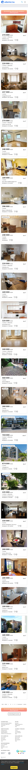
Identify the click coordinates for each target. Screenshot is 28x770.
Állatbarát (3, 745)
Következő (20, 704)
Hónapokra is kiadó (4, 746)
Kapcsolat (16, 723)
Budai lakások (17, 737)
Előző (6, 704)
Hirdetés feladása (4, 730)
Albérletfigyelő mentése (14, 714)
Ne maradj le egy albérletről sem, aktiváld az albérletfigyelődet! (14, 12)
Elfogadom (14, 767)
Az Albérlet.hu (17, 725)
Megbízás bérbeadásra (19, 724)
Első (3, 704)
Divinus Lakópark (18, 732)
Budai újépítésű (17, 739)
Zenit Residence (17, 731)
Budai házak (17, 738)
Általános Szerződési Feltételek (6, 723)
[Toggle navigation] (25, 2)
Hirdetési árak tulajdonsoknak (6, 733)
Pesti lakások (3, 737)
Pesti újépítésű (3, 739)
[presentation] (2, 24)
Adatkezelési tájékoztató (5, 724)
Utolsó (24, 704)
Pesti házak (3, 738)
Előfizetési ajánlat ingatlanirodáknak (4, 732)
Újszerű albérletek (4, 744)
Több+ (2, 726)
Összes (16, 730)
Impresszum (3, 725)
